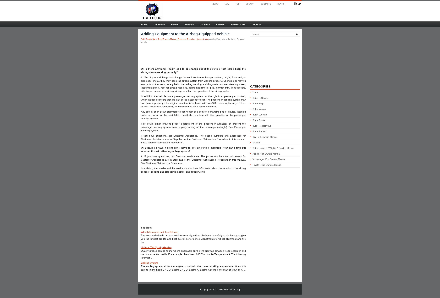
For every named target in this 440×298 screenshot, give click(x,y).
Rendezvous (238, 24)
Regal (174, 24)
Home (215, 4)
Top (237, 4)
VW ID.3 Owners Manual (264, 136)
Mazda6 (256, 142)
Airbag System (203, 39)
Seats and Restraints (186, 39)
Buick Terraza (259, 131)
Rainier (220, 24)
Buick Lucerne (259, 114)
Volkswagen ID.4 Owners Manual (268, 159)
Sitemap (250, 4)
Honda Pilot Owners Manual (266, 153)
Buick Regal (146, 39)
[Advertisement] (193, 55)
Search (281, 4)
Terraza (256, 24)
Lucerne (205, 24)
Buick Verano (259, 109)
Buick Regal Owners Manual (164, 39)
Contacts (266, 4)
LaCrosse (159, 24)
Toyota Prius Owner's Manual (267, 164)
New (227, 4)
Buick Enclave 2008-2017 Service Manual (273, 148)
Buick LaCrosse (260, 98)
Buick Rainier (259, 120)
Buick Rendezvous (261, 125)
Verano (189, 24)
